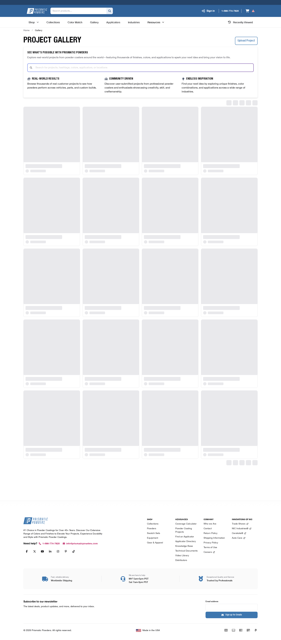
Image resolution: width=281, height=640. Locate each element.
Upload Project (246, 40)
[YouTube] (42, 551)
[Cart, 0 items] (250, 11)
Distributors (181, 560)
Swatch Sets (153, 533)
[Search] (109, 11)
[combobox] (140, 68)
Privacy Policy (211, 543)
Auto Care (237, 538)
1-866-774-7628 (51, 543)
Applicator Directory (185, 541)
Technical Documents (186, 551)
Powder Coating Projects (183, 530)
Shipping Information (214, 538)
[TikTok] (73, 551)
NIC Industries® (240, 528)
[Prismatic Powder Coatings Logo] (37, 11)
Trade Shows (238, 524)
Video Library (182, 555)
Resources (153, 22)
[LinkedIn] (50, 551)
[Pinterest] (65, 551)
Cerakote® (237, 533)
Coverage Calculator (186, 524)
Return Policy (210, 533)
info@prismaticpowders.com (82, 543)
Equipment (152, 538)
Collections (152, 524)
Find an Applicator (184, 536)
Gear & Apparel (155, 543)
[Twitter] (34, 551)
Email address (212, 601)
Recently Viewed (243, 22)
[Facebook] (26, 551)
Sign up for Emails (233, 615)
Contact (208, 528)
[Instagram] (58, 551)
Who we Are (210, 524)
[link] (38, 30)
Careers (208, 552)
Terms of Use (210, 547)
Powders (151, 528)
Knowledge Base (184, 546)
